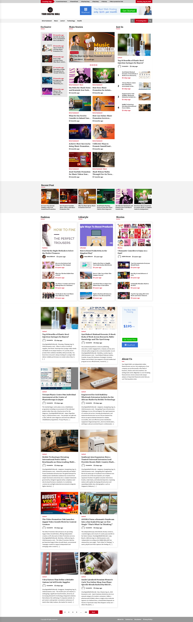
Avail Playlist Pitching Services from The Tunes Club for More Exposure (90, 55)
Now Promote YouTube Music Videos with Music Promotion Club (67, 207)
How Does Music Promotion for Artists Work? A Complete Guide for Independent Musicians (103, 89)
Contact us (129, 619)
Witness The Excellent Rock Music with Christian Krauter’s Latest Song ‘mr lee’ (59, 92)
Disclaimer (137, 619)
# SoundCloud (74, 1)
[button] (132, 21)
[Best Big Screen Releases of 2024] (124, 275)
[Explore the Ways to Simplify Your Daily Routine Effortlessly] (86, 265)
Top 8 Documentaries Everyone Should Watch (140, 264)
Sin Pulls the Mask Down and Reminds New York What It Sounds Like (59, 38)
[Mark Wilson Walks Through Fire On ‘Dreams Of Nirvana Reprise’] (47, 69)
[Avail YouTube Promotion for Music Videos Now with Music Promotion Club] (80, 159)
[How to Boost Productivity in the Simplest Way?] (96, 235)
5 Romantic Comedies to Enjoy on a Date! (132, 252)
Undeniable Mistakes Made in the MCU (140, 284)
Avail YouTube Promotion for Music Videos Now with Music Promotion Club (79, 173)
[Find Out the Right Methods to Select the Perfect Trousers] (58, 235)
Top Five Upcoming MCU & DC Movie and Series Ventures (140, 294)
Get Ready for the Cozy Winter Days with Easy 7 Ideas (64, 294)
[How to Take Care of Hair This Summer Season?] (86, 275)
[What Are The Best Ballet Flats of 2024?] (48, 275)
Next (150, 197)
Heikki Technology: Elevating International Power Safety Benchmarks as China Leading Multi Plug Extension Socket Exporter (129, 106)
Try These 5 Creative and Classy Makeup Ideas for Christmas (65, 284)
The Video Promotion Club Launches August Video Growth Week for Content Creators (59, 521)
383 (86, 612)
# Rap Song (95, 1)
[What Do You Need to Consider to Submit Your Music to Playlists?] (80, 103)
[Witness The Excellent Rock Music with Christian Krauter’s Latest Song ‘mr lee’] (47, 91)
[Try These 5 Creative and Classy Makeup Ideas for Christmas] (48, 285)
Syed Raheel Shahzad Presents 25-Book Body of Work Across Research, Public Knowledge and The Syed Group (130, 73)
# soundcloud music (61, 1)
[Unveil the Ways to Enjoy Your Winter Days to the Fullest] (86, 285)
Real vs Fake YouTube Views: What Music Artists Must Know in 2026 (59, 60)
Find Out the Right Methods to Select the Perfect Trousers (57, 252)
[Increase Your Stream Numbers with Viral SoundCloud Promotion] (50, 196)
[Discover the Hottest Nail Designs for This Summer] (48, 265)
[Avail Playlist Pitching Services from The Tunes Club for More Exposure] (92, 47)
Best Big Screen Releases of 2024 (139, 274)
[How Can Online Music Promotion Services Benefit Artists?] (104, 103)
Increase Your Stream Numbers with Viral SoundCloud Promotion (48, 207)
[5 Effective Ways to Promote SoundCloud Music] (104, 131)
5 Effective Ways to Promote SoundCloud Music (101, 145)
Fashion (45, 217)
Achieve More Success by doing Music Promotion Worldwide (79, 145)
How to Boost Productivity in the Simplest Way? (93, 252)
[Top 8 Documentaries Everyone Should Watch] (124, 265)
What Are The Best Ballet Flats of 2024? (64, 274)
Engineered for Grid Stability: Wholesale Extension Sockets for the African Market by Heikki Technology (128, 95)
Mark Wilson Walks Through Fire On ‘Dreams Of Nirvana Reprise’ (59, 71)
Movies (120, 217)
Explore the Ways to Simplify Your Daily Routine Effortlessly (102, 264)
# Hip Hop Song (85, 1)
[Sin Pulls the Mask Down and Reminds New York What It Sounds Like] (47, 37)
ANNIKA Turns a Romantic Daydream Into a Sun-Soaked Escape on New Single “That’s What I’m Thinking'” (97, 521)
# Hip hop (104, 1)
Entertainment (47, 21)
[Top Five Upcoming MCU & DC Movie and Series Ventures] (124, 295)
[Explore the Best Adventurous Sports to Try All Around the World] (86, 295)
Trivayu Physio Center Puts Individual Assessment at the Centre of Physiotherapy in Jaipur (129, 84)
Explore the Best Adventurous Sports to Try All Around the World (102, 295)
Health (79, 21)
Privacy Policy (147, 619)
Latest (62, 21)
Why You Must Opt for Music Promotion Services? (87, 206)
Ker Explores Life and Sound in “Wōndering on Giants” (58, 82)
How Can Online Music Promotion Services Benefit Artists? (102, 117)
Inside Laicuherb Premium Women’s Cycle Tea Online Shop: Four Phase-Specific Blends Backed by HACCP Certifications (97, 582)
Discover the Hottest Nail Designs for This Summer (63, 264)
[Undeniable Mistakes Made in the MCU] (124, 285)
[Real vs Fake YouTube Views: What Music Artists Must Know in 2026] (47, 58)
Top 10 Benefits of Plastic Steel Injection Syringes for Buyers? (131, 61)
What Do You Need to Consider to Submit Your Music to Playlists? (79, 117)
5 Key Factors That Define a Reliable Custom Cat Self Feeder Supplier (58, 581)
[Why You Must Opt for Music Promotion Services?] (87, 196)
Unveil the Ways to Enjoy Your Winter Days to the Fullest (102, 284)
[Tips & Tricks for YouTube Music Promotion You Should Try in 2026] (47, 47)
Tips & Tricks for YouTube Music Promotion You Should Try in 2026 (59, 49)
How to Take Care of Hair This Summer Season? (102, 274)
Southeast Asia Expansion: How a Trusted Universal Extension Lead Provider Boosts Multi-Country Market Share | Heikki (98, 459)
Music (56, 21)
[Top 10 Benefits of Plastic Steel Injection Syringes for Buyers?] (134, 45)
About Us (121, 619)
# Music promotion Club (116, 1)
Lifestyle (83, 217)
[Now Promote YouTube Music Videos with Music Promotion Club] (68, 196)
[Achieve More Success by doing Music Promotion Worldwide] (80, 131)
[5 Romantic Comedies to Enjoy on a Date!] (134, 235)
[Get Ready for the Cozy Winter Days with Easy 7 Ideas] (48, 295)
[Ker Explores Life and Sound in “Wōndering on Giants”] (47, 80)
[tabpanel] (92, 47)
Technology (71, 21)
